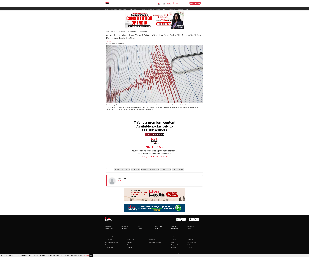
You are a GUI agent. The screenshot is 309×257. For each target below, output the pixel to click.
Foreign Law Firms (175, 244)
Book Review (174, 228)
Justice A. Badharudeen (177, 169)
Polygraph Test (144, 169)
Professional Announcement (193, 244)
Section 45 (163, 169)
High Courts (133, 9)
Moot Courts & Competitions (111, 242)
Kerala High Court (123, 31)
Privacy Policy (85, 255)
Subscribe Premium (195, 3)
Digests (163, 9)
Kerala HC (127, 169)
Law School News (109, 247)
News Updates (143, 9)
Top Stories (114, 9)
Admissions (129, 242)
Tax (139, 226)
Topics (108, 9)
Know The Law (142, 231)
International (157, 231)
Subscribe (154, 134)
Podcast (189, 228)
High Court (108, 231)
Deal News (173, 239)
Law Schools (156, 9)
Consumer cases (158, 226)
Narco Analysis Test (154, 169)
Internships (173, 247)
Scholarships (152, 239)
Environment (190, 226)
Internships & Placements (155, 242)
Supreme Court (122, 9)
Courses (129, 244)
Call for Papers (108, 239)
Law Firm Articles (191, 242)
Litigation (189, 247)
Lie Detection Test (135, 169)
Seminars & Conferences (110, 244)
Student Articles (130, 239)
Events (172, 242)
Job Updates (180, 9)
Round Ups (157, 228)
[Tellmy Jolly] (112, 181)
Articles (150, 9)
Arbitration (124, 231)
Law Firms (172, 9)
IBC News (124, 228)
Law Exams (129, 247)
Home (107, 31)
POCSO (169, 169)
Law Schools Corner (110, 236)
